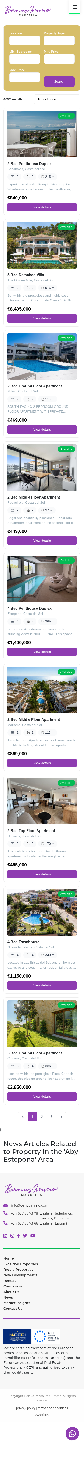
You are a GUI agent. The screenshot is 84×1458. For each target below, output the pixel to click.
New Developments (20, 1275)
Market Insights (17, 1303)
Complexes (13, 1286)
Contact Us (13, 1308)
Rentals (10, 1281)
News (8, 1297)
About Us (11, 1292)
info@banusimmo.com (29, 1205)
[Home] (28, 10)
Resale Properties (18, 1269)
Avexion (42, 1414)
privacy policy (25, 1408)
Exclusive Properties (21, 1264)
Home (9, 1258)
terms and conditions (53, 1408)
